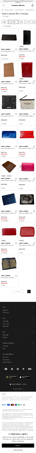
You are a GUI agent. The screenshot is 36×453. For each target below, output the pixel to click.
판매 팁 (5, 337)
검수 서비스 (6, 324)
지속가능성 (6, 359)
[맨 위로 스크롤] (29, 291)
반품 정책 (5, 326)
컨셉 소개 (5, 310)
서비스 (4, 307)
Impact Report (7, 362)
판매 (4, 332)
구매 (4, 318)
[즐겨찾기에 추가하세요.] (16, 50)
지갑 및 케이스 (30, 10)
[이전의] (13, 291)
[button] (32, 5)
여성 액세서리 (19, 10)
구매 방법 (5, 321)
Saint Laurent (9, 10)
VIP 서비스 (6, 312)
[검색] (3, 5)
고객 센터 (5, 346)
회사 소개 (5, 357)
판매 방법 (5, 335)
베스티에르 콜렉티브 (8, 354)
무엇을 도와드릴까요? (8, 343)
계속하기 (18, 446)
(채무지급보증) (8, 410)
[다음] (22, 291)
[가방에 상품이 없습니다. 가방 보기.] (32, 5)
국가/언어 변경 (18, 450)
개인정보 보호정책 (17, 389)
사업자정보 (31, 396)
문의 (4, 348)
